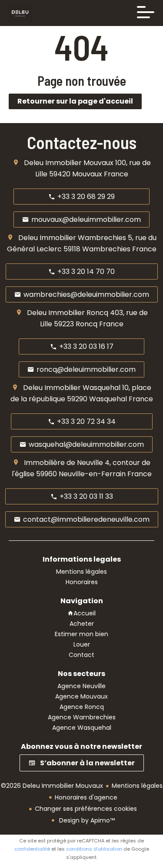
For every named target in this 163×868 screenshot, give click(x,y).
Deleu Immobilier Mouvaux (68, 163)
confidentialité (32, 848)
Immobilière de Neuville (63, 463)
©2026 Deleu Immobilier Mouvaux (52, 785)
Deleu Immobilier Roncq (67, 313)
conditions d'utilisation (94, 848)
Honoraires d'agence (86, 797)
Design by (86, 820)
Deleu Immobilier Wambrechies (72, 238)
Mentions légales (137, 785)
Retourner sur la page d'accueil (75, 101)
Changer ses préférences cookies (86, 808)
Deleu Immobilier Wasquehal (71, 388)
